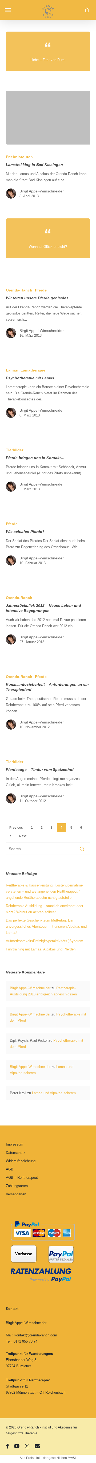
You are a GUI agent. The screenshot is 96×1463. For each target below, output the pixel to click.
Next (22, 836)
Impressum (14, 1144)
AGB (9, 1169)
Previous (16, 827)
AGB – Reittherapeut (22, 1178)
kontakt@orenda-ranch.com (35, 1335)
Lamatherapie (33, 370)
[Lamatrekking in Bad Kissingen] (48, 118)
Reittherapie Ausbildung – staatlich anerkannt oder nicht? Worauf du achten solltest (44, 909)
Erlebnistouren (19, 157)
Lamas (12, 370)
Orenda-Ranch (19, 290)
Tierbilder (14, 450)
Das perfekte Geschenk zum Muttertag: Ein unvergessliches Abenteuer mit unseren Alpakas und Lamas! (46, 926)
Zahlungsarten (17, 1186)
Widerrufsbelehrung (20, 1161)
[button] (8, 10)
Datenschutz (15, 1153)
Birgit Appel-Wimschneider (41, 191)
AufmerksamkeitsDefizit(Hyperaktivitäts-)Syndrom (44, 941)
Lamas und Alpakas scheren (54, 1093)
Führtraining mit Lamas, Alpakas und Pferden (40, 949)
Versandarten (16, 1194)
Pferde (41, 290)
